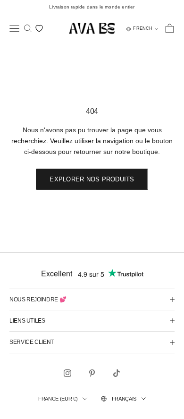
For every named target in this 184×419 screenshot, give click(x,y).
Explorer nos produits (92, 179)
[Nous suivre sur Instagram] (67, 373)
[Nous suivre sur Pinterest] (92, 373)
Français (124, 399)
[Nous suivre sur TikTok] (116, 373)
